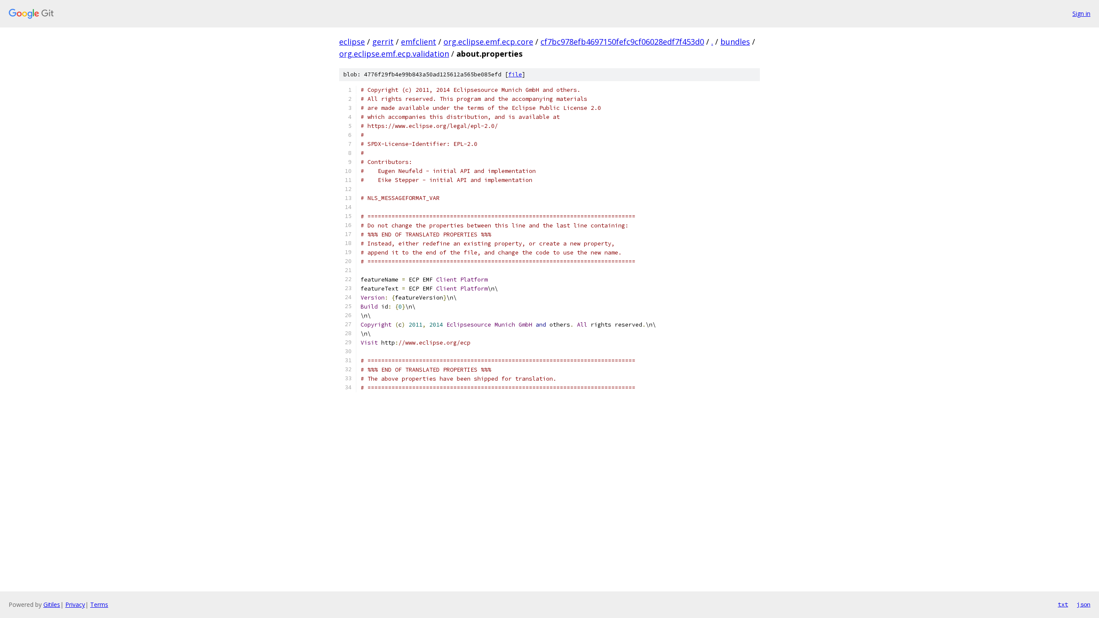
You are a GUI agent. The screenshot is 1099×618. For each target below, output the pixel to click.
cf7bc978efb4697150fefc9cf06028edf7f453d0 (622, 41)
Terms (99, 604)
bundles (735, 41)
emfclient (418, 41)
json (1083, 604)
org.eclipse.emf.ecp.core (488, 41)
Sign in (1081, 13)
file (515, 74)
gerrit (383, 41)
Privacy (75, 604)
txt (1063, 604)
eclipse (352, 41)
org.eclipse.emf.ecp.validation (394, 53)
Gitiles (51, 604)
